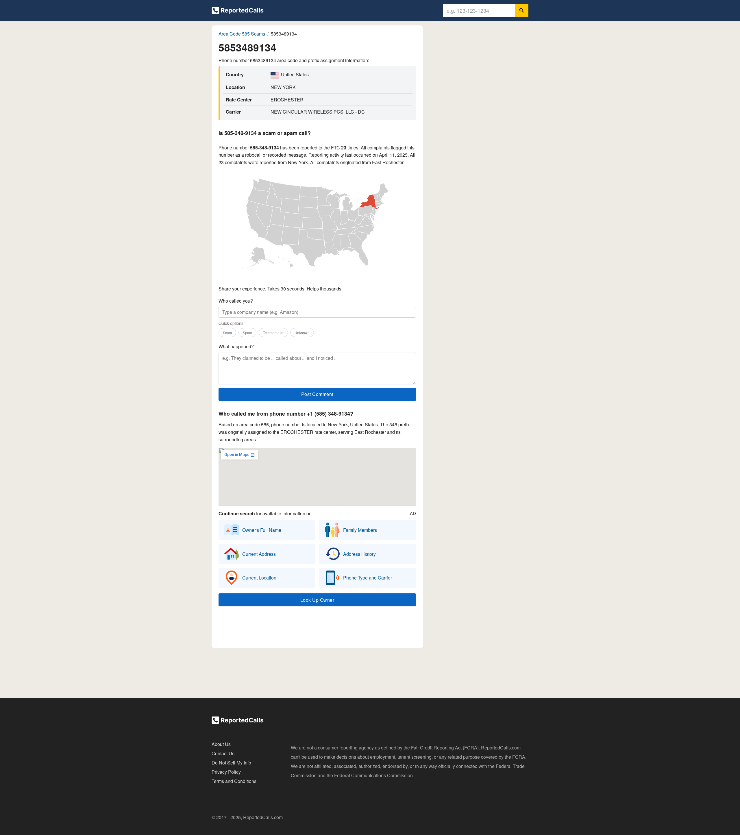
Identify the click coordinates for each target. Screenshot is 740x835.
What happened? (236, 346)
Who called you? (236, 300)
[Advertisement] (317, 629)
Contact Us (223, 753)
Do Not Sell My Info (231, 762)
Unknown (302, 332)
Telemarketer (273, 332)
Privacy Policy (226, 772)
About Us (221, 744)
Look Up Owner (317, 600)
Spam (247, 332)
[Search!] (521, 10)
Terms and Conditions (234, 781)
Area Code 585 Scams (242, 33)
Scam (227, 332)
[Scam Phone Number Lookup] (238, 11)
